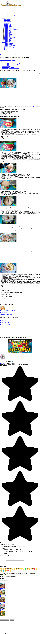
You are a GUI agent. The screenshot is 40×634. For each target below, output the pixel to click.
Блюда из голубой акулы (9, 28)
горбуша (7, 72)
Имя (1, 557)
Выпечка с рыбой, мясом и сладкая (11, 17)
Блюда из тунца (7, 24)
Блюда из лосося (7, 23)
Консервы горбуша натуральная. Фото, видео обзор (13, 63)
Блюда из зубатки (8, 38)
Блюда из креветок (8, 44)
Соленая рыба (3, 595)
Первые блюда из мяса (9, 11)
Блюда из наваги (7, 31)
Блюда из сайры (7, 40)
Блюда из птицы (7, 21)
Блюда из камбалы (8, 32)
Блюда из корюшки (8, 35)
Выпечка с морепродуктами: (8, 67)
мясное (3, 18)
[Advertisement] (7, 96)
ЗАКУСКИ (2, 609)
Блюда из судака (7, 33)
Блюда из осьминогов (8, 49)
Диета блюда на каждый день (10, 15)
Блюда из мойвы (7, 27)
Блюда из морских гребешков (10, 47)
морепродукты (5, 42)
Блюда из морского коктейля (10, 48)
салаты (3, 8)
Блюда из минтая (7, 36)
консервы (4, 50)
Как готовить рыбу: (6, 66)
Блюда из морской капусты (9, 45)
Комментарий (3, 566)
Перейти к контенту (4, 0)
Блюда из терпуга (8, 34)
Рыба (3, 22)
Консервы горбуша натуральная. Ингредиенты (11, 64)
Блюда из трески (7, 41)
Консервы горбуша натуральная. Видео (10, 68)
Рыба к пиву (2, 588)
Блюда (1, 589)
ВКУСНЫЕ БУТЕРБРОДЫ (5, 324)
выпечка (4, 16)
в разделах (33, 106)
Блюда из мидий (7, 46)
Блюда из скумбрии (8, 26)
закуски (3, 7)
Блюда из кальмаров (8, 43)
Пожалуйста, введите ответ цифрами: (8, 576)
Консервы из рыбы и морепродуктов (11, 51)
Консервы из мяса (8, 52)
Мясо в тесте (7, 20)
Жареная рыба (3, 602)
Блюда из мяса (7, 19)
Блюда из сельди (7, 25)
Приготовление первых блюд (10, 10)
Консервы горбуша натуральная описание (11, 65)
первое (3, 9)
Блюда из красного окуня (9, 37)
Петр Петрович (3, 363)
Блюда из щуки (7, 30)
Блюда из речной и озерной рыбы (11, 29)
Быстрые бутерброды (4, 616)
